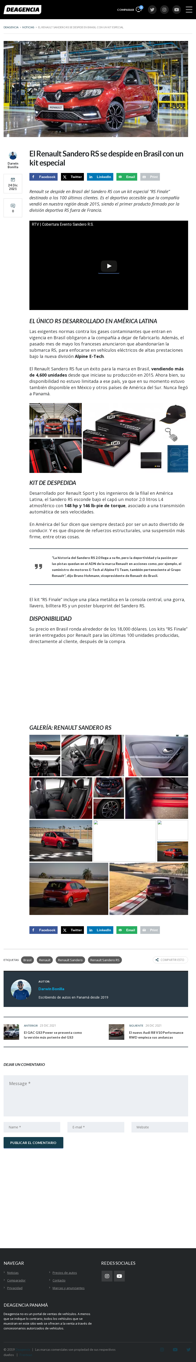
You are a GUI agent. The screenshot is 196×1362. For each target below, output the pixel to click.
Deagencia (23, 1349)
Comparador (16, 1280)
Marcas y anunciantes (69, 1288)
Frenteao (26, 1355)
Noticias (13, 1272)
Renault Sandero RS (105, 960)
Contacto (59, 1280)
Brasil (27, 960)
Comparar (129, 8)
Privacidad (14, 1288)
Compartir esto (172, 960)
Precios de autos (65, 1272)
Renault (44, 960)
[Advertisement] (108, 684)
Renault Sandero (70, 960)
